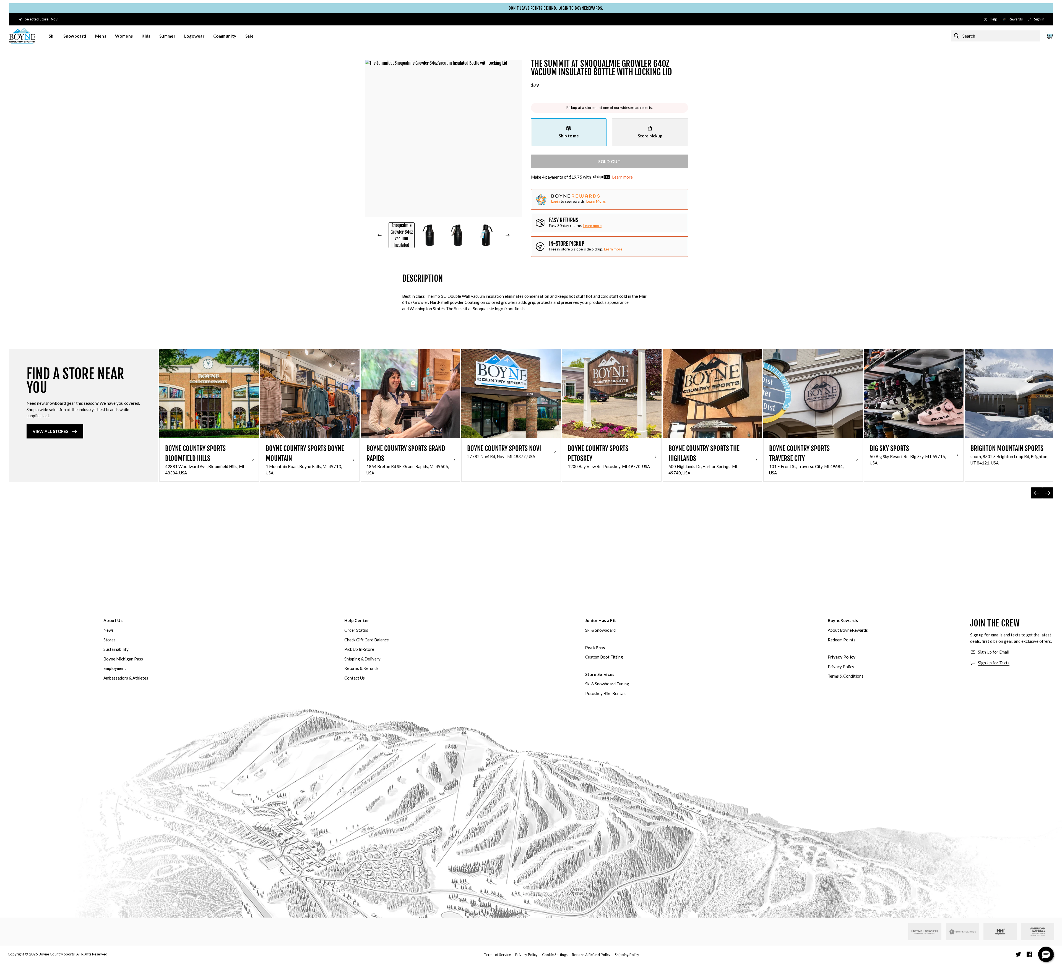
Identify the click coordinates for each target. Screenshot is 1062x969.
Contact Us (354, 677)
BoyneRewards (843, 620)
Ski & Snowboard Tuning (607, 683)
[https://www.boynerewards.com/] (962, 931)
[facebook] (1029, 954)
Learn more (622, 176)
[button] (1046, 954)
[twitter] (1018, 954)
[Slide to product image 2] (430, 235)
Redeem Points (841, 639)
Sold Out (609, 161)
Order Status (356, 630)
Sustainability (116, 649)
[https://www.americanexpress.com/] (1037, 932)
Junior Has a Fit (600, 620)
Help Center (356, 620)
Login (555, 201)
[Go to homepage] (22, 36)
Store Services (600, 674)
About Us (113, 620)
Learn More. (596, 201)
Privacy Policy (842, 656)
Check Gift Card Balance (366, 639)
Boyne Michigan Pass (123, 658)
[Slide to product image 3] (458, 235)
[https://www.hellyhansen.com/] (1000, 931)
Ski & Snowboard (600, 630)
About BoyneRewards (848, 630)
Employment (114, 668)
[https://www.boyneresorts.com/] (925, 932)
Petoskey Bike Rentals (605, 693)
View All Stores (50, 431)
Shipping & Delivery (362, 658)
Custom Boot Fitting (604, 656)
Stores (109, 639)
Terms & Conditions (845, 675)
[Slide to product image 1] (402, 235)
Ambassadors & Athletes (125, 677)
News (108, 630)
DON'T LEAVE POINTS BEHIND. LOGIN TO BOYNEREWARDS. (530, 8)
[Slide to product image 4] (486, 235)
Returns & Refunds (361, 668)
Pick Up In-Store (359, 649)
